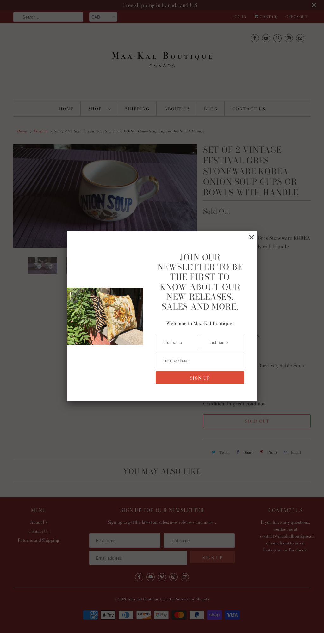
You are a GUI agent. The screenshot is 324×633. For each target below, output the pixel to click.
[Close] (251, 237)
